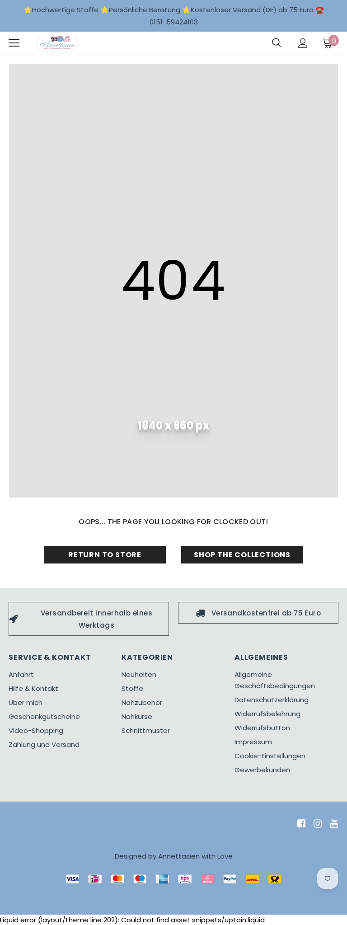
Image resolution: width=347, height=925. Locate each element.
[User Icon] (303, 43)
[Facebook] (299, 824)
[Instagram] (316, 824)
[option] (89, 619)
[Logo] (57, 43)
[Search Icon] (276, 42)
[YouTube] (332, 824)
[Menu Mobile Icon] (14, 43)
